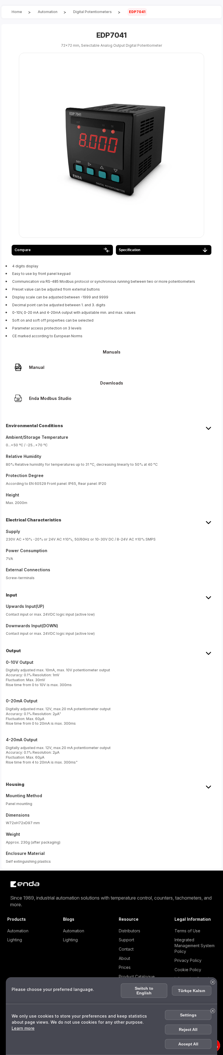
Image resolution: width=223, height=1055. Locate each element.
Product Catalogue (137, 976)
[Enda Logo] (21, 884)
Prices (125, 967)
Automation (17, 930)
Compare (23, 250)
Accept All (188, 1044)
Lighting (14, 939)
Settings (188, 1015)
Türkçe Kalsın (191, 990)
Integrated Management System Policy (195, 945)
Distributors (129, 930)
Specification (129, 250)
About (124, 958)
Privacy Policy (188, 960)
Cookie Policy (188, 969)
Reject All (188, 1029)
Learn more (23, 1028)
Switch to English (144, 990)
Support (126, 939)
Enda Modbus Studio (50, 398)
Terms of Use (187, 930)
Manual (36, 367)
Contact (126, 949)
